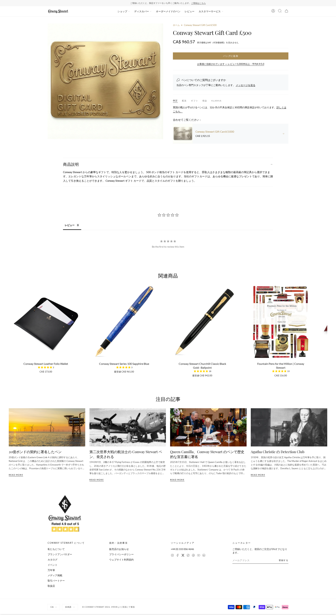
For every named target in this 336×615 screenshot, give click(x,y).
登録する (283, 560)
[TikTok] (188, 555)
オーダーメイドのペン (168, 11)
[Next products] (326, 320)
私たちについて (56, 549)
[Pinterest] (193, 555)
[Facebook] (177, 555)
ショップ (122, 11)
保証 (175, 100)
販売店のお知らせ (119, 549)
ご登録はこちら (198, 3)
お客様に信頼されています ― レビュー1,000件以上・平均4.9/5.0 (230, 64)
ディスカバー (141, 11)
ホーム (176, 25)
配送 (184, 100)
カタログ (52, 559)
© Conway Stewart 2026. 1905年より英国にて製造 (108, 607)
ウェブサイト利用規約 (121, 559)
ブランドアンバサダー (60, 554)
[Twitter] (182, 555)
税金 (204, 100)
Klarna (216, 100)
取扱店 (51, 585)
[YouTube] (198, 555)
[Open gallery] (105, 81)
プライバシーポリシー (121, 554)
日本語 (68, 607)
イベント (52, 564)
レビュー (189, 11)
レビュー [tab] (70, 225)
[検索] (280, 11)
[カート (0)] (286, 11)
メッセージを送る (245, 85)
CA (52, 607)
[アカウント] (273, 11)
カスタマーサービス (210, 11)
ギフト (194, 100)
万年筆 (51, 570)
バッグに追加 (230, 55)
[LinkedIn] (203, 555)
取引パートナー (56, 580)
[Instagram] (172, 555)
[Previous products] (10, 320)
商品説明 (71, 164)
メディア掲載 (55, 575)
